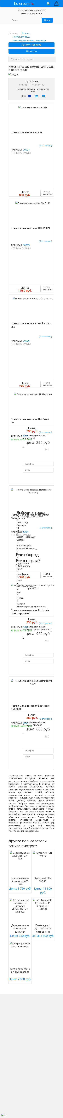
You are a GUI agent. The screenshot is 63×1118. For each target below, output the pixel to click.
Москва (20, 530)
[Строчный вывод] (36, 96)
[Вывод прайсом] (43, 96)
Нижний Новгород (27, 548)
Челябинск (22, 574)
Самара (20, 539)
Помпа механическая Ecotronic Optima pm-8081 (30, 611)
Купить (17, 437)
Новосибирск (24, 545)
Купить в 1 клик (34, 477)
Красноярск (23, 562)
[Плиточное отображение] (29, 96)
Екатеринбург (24, 554)
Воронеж (22, 525)
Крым (20, 568)
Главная (12, 32)
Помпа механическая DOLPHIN (30, 228)
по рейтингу (38, 84)
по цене (23, 84)
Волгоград (22, 522)
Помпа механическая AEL (26, 132)
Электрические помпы (22, 59)
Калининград (24, 565)
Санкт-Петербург (26, 536)
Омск (19, 580)
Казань (20, 560)
